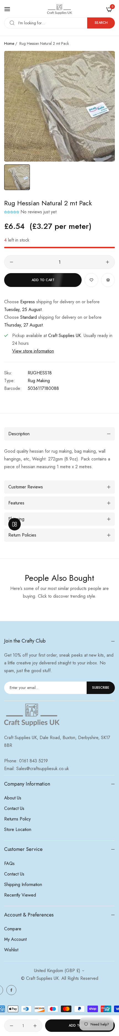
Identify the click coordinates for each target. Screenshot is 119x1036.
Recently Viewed (20, 895)
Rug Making (39, 380)
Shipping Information (23, 884)
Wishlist (11, 950)
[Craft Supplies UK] (59, 9)
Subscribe (100, 687)
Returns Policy (17, 819)
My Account (15, 939)
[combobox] (59, 23)
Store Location (17, 829)
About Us (12, 798)
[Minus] (11, 262)
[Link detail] (11, 990)
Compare (12, 929)
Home (9, 43)
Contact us (14, 808)
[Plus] (107, 262)
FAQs (9, 863)
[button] (11, 212)
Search (101, 22)
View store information (33, 351)
